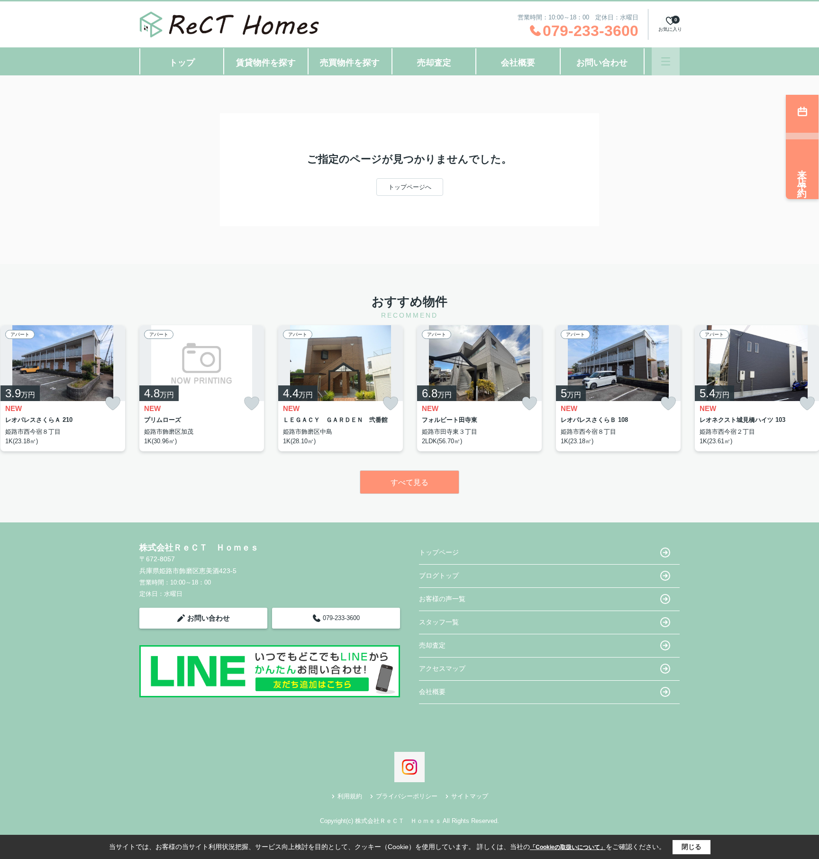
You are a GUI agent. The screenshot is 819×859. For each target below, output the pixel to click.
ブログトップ (439, 575)
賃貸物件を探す (266, 62)
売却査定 (434, 62)
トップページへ (409, 187)
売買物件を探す (350, 62)
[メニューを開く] (665, 61)
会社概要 (518, 62)
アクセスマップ (442, 668)
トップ (182, 62)
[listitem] (201, 388)
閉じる (691, 846)
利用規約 (349, 796)
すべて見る (409, 482)
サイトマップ (469, 796)
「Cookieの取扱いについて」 (568, 847)
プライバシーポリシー (406, 796)
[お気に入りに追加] (112, 403)
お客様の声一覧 (442, 599)
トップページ (439, 552)
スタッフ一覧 (439, 622)
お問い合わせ (602, 62)
